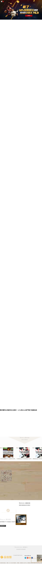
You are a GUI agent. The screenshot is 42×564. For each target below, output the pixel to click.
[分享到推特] (28, 558)
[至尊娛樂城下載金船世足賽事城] (30, 490)
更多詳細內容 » (3, 525)
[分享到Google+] (30, 558)
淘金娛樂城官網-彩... (28, 481)
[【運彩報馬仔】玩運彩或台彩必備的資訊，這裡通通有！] (18, 490)
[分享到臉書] (25, 558)
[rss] (32, 558)
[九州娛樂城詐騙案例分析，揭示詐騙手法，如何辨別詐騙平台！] (6, 474)
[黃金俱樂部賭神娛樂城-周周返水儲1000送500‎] (18, 474)
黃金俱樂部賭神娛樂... (16, 481)
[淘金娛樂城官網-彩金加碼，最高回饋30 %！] (30, 474)
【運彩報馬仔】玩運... (16, 496)
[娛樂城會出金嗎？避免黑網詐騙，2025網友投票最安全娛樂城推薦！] (24, 452)
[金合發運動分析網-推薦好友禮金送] (6, 489)
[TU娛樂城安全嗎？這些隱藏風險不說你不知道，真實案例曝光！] (8, 452)
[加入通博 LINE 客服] (36, 560)
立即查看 (2, 482)
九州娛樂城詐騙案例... (4, 481)
